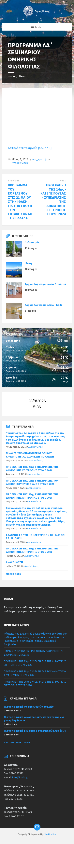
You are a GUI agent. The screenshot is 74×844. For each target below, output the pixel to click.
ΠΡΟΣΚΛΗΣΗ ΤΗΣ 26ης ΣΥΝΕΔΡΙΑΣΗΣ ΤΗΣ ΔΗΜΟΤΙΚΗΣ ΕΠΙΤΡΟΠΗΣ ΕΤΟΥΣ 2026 (32, 550)
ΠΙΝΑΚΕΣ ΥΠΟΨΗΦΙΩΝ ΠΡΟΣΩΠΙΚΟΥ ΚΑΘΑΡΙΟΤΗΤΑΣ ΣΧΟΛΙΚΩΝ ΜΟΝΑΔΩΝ (30, 454)
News (22, 76)
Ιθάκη (28, 263)
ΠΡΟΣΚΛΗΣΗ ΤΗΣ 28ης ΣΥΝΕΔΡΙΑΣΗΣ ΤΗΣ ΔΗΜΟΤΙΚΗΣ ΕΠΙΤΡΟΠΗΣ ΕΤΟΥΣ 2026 (32, 495)
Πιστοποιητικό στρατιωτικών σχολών (28, 706)
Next (63, 180)
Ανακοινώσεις (20, 163)
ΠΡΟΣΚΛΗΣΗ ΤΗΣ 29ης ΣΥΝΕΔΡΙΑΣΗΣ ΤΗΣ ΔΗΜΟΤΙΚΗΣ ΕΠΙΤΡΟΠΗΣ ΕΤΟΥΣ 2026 (32, 468)
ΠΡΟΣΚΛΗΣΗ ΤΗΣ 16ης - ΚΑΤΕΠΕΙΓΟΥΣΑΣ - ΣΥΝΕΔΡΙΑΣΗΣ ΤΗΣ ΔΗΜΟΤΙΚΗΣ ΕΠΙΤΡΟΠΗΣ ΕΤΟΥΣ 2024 (53, 199)
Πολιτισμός (32, 242)
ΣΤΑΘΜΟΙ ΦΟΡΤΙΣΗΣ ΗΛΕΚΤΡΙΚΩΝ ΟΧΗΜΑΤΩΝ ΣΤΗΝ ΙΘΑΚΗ (35, 536)
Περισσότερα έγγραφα (17, 742)
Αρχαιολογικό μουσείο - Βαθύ (44, 305)
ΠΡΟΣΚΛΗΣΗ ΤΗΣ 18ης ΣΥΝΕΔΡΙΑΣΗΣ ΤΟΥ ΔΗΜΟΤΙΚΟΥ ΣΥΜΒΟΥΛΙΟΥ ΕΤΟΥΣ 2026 (32, 482)
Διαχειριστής (39, 159)
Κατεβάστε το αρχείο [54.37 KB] (30, 148)
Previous (14, 180)
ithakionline (50, 834)
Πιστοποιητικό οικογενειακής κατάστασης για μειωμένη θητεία (34, 718)
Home (11, 76)
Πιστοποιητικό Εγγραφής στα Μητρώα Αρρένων (35, 730)
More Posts (13, 573)
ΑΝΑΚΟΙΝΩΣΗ (14, 562)
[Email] (37, 827)
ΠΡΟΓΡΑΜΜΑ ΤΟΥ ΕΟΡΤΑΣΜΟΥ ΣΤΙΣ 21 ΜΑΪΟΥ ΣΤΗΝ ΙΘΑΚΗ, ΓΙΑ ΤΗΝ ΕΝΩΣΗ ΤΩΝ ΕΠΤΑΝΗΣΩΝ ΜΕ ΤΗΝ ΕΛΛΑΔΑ (20, 201)
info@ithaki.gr (20, 777)
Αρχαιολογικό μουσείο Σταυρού (45, 284)
